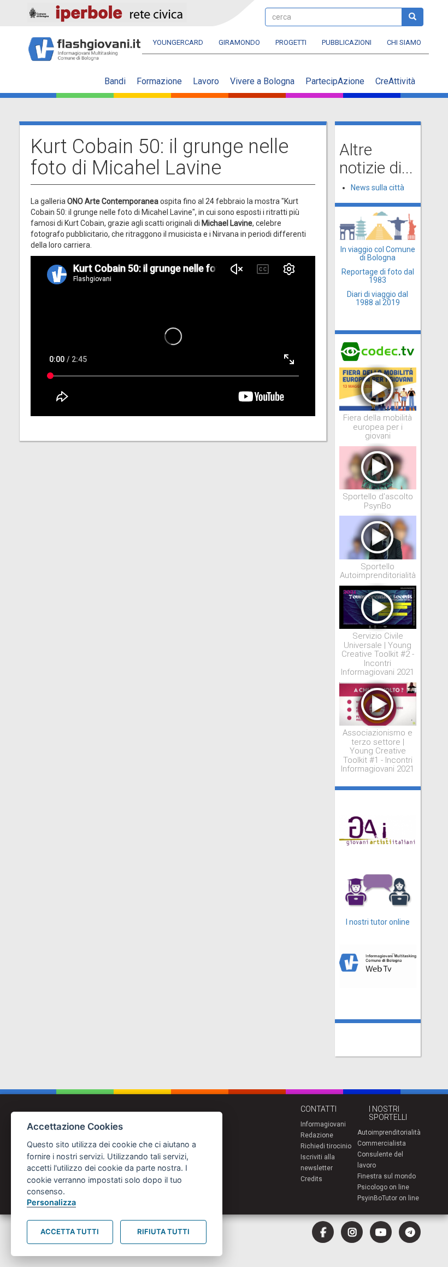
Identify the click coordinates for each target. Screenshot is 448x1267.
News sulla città (377, 187)
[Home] (88, 44)
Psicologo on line (383, 1187)
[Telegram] (410, 1232)
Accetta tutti (69, 1231)
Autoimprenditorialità (389, 1132)
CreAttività (395, 81)
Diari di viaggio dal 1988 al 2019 (377, 298)
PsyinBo (369, 1198)
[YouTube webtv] (381, 1232)
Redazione (316, 1135)
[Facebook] (323, 1232)
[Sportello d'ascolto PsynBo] (378, 467)
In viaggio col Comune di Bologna (377, 253)
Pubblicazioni (347, 42)
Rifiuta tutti (163, 1231)
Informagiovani (323, 1124)
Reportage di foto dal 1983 (377, 275)
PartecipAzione (334, 81)
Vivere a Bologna (262, 81)
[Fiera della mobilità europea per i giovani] (378, 388)
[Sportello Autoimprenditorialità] (378, 537)
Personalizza (51, 1202)
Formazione (159, 81)
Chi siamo (404, 42)
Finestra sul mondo (386, 1176)
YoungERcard (178, 42)
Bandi (115, 81)
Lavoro (206, 81)
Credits (311, 1179)
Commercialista (381, 1143)
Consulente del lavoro (380, 1160)
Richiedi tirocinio (325, 1146)
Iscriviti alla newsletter (317, 1162)
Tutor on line (400, 1198)
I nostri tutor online (378, 922)
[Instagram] (352, 1232)
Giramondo (239, 42)
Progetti (290, 42)
